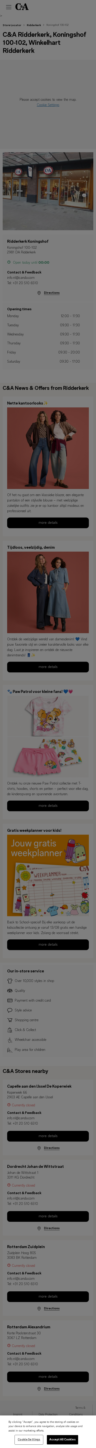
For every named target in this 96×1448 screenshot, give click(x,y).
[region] (48, 1431)
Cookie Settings (29, 1439)
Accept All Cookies (62, 1439)
